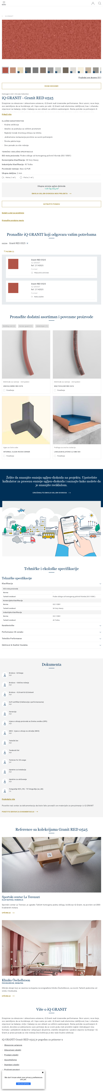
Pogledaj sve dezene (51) (90, 77)
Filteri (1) (10, 251)
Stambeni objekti (11, 1065)
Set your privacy (23, 1084)
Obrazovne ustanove (13, 1045)
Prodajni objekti (11, 1055)
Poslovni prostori (12, 1070)
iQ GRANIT (9, 16)
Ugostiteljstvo (10, 1060)
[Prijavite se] (92, 3)
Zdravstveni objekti (12, 1050)
